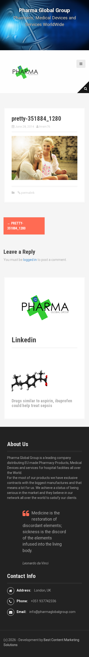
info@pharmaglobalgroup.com (52, 612)
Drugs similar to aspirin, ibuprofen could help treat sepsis (42, 403)
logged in (30, 260)
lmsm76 (44, 126)
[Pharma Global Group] (25, 71)
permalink (27, 192)
